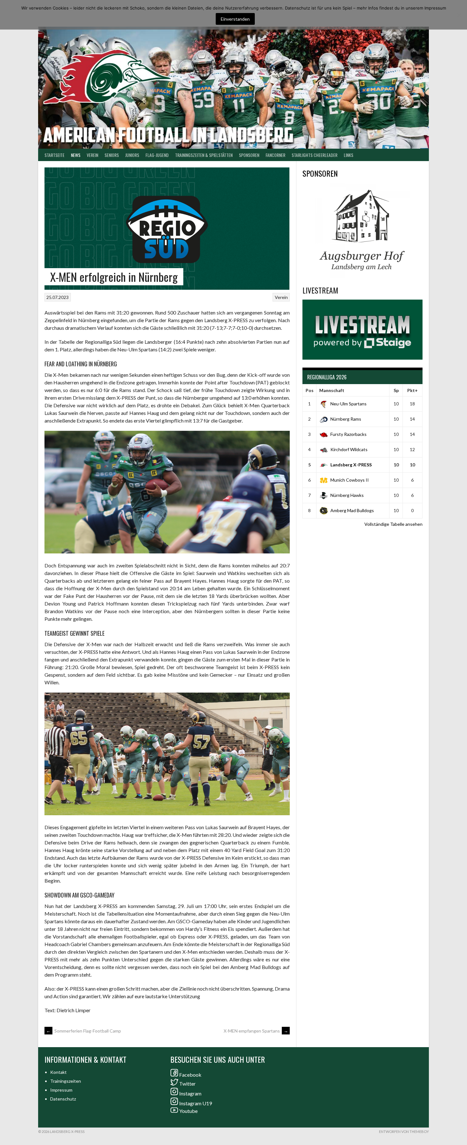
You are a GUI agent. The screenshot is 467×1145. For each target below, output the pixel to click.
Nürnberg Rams (345, 419)
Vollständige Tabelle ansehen (393, 524)
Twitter (187, 1084)
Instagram (190, 1093)
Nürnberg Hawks (347, 495)
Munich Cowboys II (349, 480)
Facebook (190, 1075)
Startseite (54, 155)
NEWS (75, 155)
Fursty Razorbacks (348, 434)
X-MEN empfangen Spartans (256, 1030)
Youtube (188, 1111)
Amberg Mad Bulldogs (352, 510)
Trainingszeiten (65, 1081)
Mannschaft (331, 390)
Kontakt (58, 1072)
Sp (396, 390)
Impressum (61, 1090)
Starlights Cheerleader (314, 155)
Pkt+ (412, 390)
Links (348, 155)
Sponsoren (249, 155)
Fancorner (275, 155)
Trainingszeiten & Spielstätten (204, 155)
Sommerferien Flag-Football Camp (83, 1030)
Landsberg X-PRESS (351, 464)
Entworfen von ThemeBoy (404, 1131)
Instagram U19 (195, 1103)
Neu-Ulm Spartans (348, 403)
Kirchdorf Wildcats (349, 449)
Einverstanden (235, 19)
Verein (92, 155)
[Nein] (459, 15)
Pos (310, 390)
